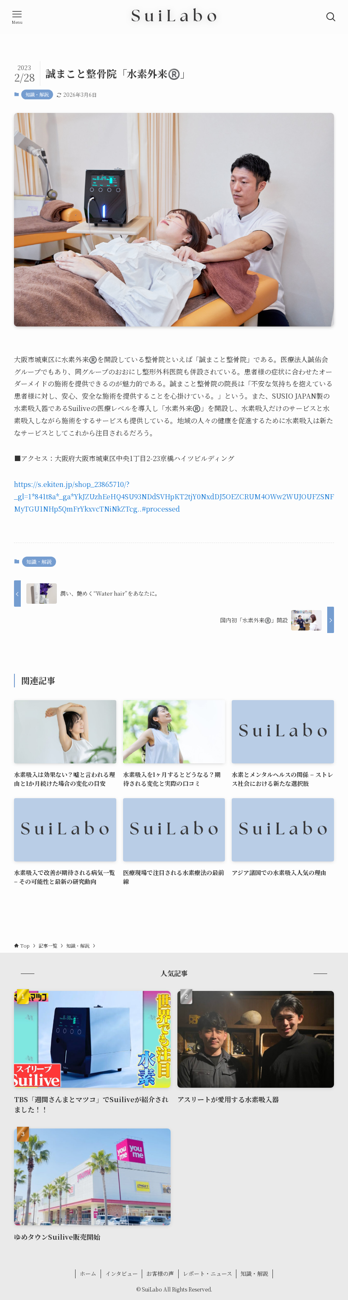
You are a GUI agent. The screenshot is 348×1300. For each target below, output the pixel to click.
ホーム (88, 1273)
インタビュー (121, 1273)
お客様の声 (160, 1273)
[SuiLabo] (174, 17)
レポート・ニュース (207, 1273)
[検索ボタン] (331, 17)
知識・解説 (37, 94)
